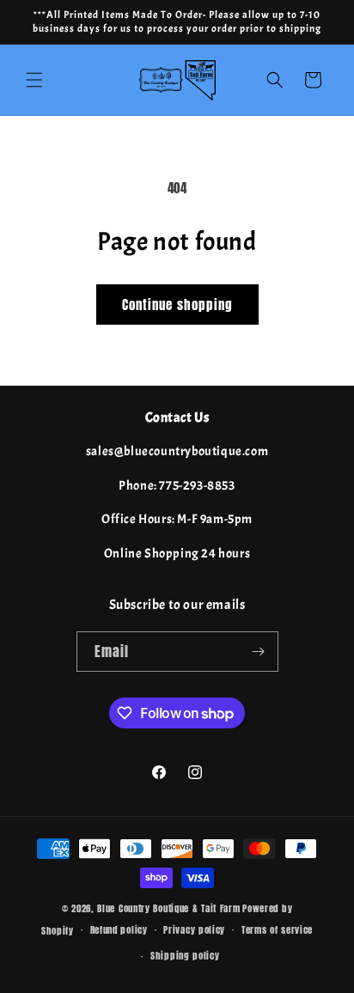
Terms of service (277, 930)
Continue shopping (177, 304)
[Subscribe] (259, 651)
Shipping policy (185, 955)
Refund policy (119, 930)
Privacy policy (194, 930)
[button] (34, 80)
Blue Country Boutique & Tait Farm (168, 908)
